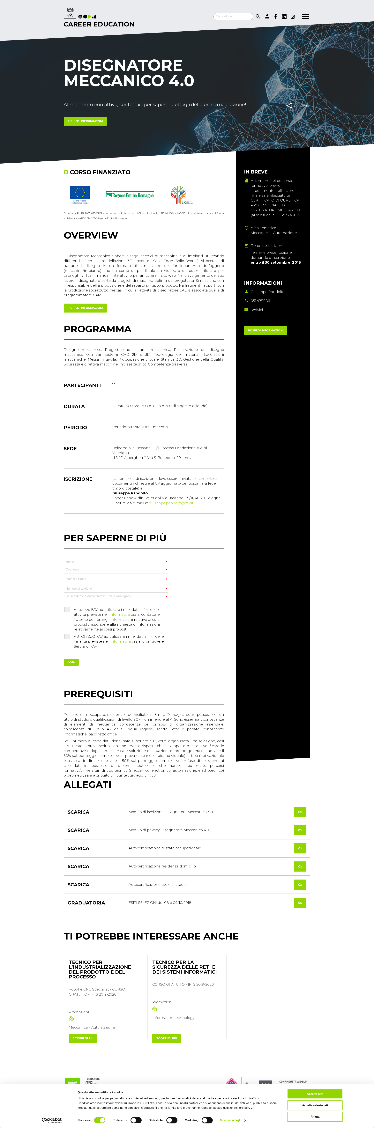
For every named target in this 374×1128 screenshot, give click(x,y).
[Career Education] (70, 12)
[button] (68, 1047)
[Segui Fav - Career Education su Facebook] (275, 16)
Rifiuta (314, 1116)
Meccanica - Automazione (92, 1027)
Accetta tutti (315, 1093)
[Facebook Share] (293, 114)
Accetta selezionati (315, 1105)
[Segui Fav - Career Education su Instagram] (292, 16)
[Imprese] (94, 17)
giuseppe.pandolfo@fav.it (171, 503)
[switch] (136, 1120)
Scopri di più (83, 1038)
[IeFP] (85, 17)
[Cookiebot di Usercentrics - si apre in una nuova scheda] (52, 1120)
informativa (119, 614)
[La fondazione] (80, 17)
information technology (173, 1018)
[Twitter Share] (302, 114)
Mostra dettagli (230, 1120)
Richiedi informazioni (85, 121)
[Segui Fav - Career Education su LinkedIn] (284, 16)
